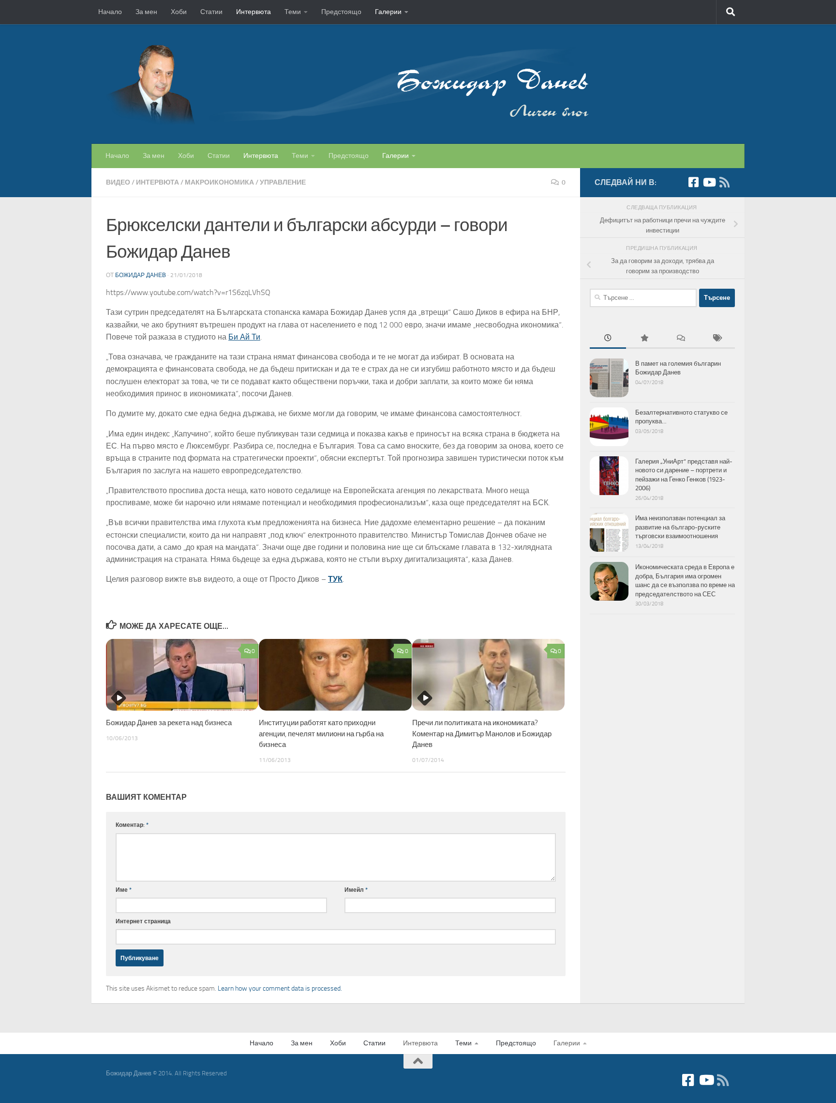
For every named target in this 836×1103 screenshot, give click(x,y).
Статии (211, 12)
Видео (118, 182)
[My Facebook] (693, 182)
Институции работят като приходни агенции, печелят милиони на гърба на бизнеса (321, 733)
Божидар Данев (140, 275)
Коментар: (132, 824)
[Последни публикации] (608, 339)
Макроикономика (219, 182)
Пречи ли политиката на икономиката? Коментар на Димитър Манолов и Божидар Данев (482, 733)
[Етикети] (717, 339)
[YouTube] (709, 182)
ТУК (335, 579)
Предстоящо (341, 12)
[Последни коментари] (680, 339)
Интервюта (253, 12)
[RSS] (724, 182)
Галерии (388, 12)
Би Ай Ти (244, 337)
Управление (283, 182)
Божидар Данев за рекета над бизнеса (169, 722)
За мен (146, 12)
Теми (292, 12)
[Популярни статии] (644, 339)
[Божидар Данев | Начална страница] (348, 84)
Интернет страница (143, 921)
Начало (110, 12)
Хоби (179, 12)
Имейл (356, 889)
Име (124, 889)
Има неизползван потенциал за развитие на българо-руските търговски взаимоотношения (680, 527)
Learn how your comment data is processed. (280, 988)
